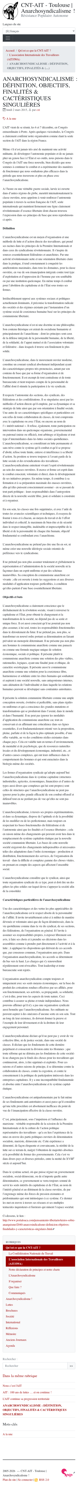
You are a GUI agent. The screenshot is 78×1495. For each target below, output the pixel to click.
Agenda (10, 1345)
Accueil (10, 50)
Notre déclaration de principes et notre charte (34, 1269)
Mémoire (11, 1334)
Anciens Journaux (16, 1340)
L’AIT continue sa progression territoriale (26, 1399)
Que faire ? (15, 1287)
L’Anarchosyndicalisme (22, 1275)
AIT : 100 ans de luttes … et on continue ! (27, 1392)
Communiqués (17, 1293)
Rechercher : (10, 1359)
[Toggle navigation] (8, 38)
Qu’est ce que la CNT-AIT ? (34, 50)
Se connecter (25, 1479)
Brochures (12, 1310)
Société (10, 1316)
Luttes (9, 1304)
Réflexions (12, 1328)
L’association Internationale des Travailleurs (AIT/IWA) (36, 1261)
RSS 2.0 (43, 1479)
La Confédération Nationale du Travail (31, 1253)
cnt (38, 110)
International (13, 1322)
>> (71, 1366)
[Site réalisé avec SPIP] (68, 1472)
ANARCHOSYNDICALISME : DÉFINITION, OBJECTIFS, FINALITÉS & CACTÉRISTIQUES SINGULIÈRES (35, 1409)
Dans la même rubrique (20, 1375)
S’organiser (15, 1281)
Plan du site (9, 1479)
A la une (11, 118)
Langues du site (12, 24)
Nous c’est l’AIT (12, 1385)
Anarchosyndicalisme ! (19, 1299)
